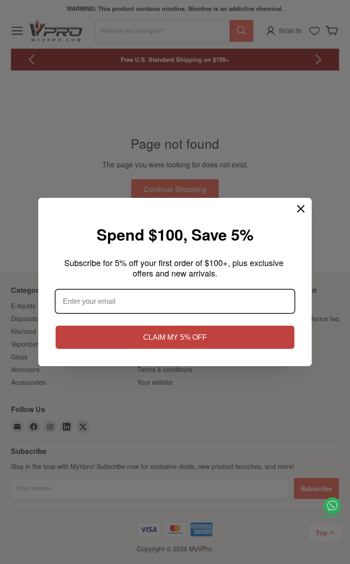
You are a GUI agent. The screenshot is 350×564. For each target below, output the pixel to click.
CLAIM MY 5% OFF (175, 337)
